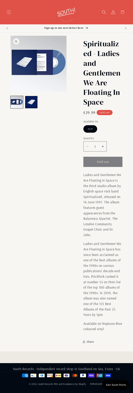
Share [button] (90, 341)
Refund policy (97, 383)
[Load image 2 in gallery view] (31, 102)
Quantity (88, 138)
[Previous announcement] (7, 28)
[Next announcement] (125, 28)
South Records (45, 384)
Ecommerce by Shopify (74, 384)
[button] (8, 12)
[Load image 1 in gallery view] (17, 102)
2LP (92, 130)
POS (56, 384)
